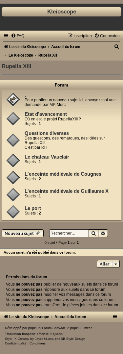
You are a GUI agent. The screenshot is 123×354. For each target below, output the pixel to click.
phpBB (33, 328)
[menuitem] (17, 36)
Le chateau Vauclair (47, 157)
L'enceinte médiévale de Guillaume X (67, 191)
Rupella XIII (16, 66)
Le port (33, 208)
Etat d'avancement (46, 114)
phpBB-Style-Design (70, 339)
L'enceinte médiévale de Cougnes (63, 174)
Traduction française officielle (27, 334)
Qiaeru (58, 334)
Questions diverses (47, 133)
